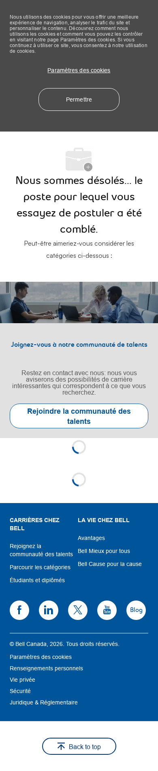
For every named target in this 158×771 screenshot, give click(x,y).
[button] (79, 70)
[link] (79, 360)
